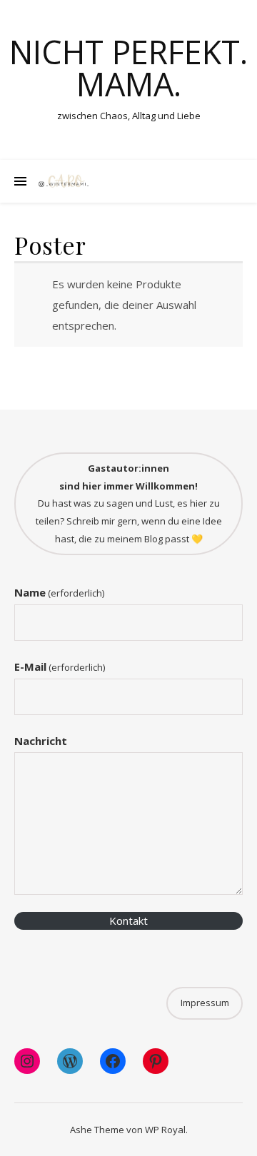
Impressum (205, 1002)
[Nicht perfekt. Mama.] (64, 181)
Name (59, 592)
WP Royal (165, 1129)
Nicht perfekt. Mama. (128, 68)
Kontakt (128, 920)
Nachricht (40, 741)
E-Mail (59, 666)
